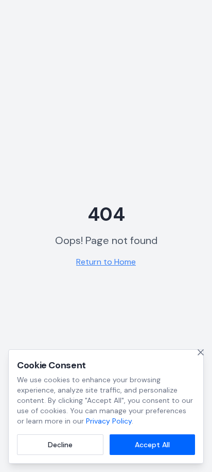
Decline (60, 444)
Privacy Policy (109, 421)
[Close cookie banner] (200, 352)
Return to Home (106, 261)
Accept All (152, 444)
